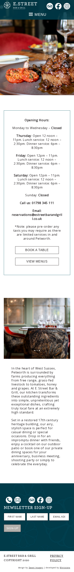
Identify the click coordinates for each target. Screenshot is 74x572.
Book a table (37, 250)
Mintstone (65, 567)
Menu (40, 14)
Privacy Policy (56, 558)
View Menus (37, 261)
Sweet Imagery (36, 567)
